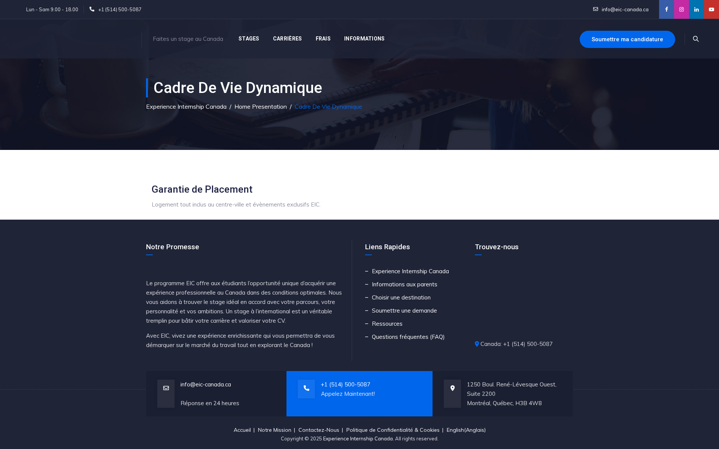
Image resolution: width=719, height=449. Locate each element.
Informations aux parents (404, 284)
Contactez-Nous (318, 430)
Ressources (387, 323)
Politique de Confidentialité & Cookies (393, 430)
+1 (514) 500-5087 (345, 384)
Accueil (242, 430)
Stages (249, 39)
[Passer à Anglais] (454, 38)
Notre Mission (274, 430)
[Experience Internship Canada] (75, 38)
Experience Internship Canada (410, 271)
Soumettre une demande (404, 310)
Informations (364, 39)
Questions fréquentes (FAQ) (408, 336)
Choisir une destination (401, 297)
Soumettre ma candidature (627, 39)
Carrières (287, 39)
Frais (323, 39)
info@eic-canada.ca (625, 9)
